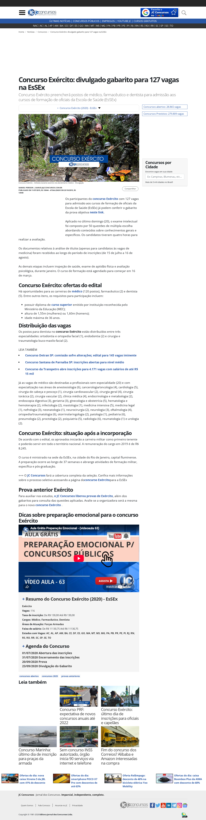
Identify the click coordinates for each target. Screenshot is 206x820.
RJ (132, 25)
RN (137, 25)
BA (61, 25)
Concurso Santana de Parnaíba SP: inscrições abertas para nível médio (74, 362)
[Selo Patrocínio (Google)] (159, 12)
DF (71, 25)
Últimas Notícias (59, 21)
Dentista (64, 619)
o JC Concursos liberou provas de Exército (83, 496)
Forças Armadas (54, 624)
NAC (35, 25)
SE (166, 25)
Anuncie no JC (61, 805)
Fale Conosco (44, 805)
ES (76, 25)
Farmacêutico (49, 619)
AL (46, 25)
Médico (36, 619)
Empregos (108, 21)
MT (92, 25)
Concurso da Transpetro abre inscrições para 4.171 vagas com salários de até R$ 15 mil (81, 371)
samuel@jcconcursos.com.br (48, 187)
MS (98, 25)
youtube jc (124, 21)
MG (103, 25)
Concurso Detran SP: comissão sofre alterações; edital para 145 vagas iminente (80, 355)
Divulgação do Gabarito (47, 666)
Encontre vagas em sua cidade (158, 171)
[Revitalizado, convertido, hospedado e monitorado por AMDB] (184, 815)
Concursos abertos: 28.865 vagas (162, 106)
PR (118, 25)
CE (66, 25)
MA (87, 25)
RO (147, 25)
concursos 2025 (50, 676)
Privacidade (77, 805)
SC (157, 25)
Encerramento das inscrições (50, 657)
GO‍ (81, 25)
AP (50, 25)
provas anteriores (70, 676)
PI (128, 25)
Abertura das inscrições (47, 653)
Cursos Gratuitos (145, 21)
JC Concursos (36, 475)
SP (161, 25)
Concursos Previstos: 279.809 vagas (164, 113)
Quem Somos (27, 805)
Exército (27, 606)
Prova (34, 662)
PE (123, 25)
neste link (97, 212)
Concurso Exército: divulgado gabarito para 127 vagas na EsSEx (78, 32)
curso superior (61, 305)
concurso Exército (97, 480)
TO (171, 25)
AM (56, 25)
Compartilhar (130, 188)
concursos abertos (29, 676)
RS (142, 25)
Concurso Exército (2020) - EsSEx (77, 108)
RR (152, 25)
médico (77, 291)
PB (113, 25)
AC (41, 25)
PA (108, 25)
